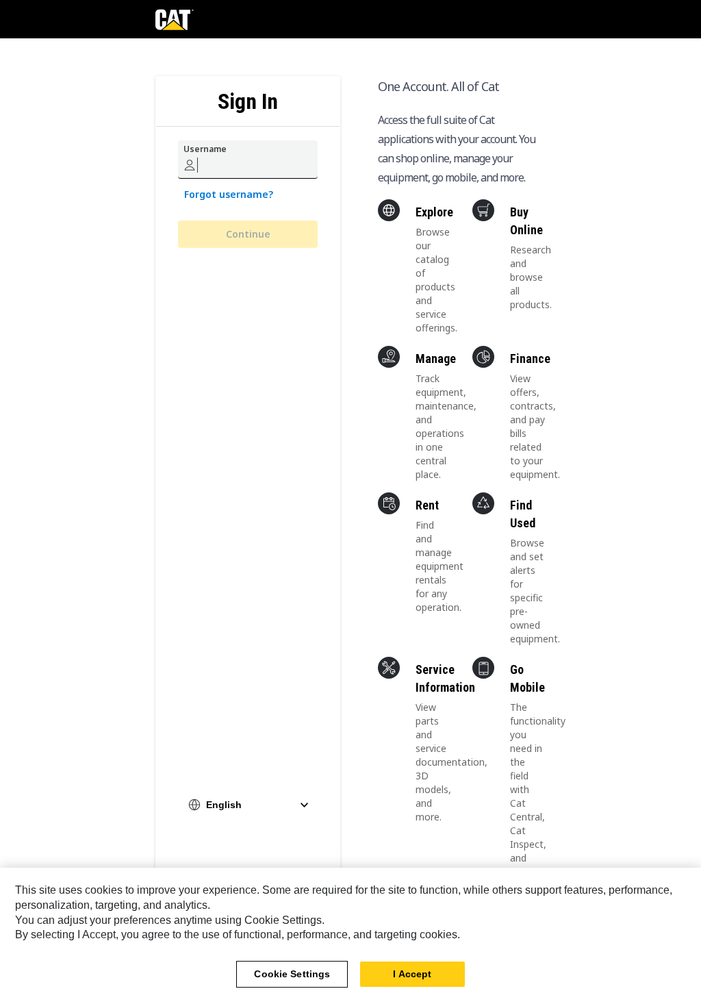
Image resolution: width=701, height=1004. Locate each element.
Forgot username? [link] (228, 194)
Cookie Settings (292, 973)
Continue (248, 233)
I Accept (412, 973)
